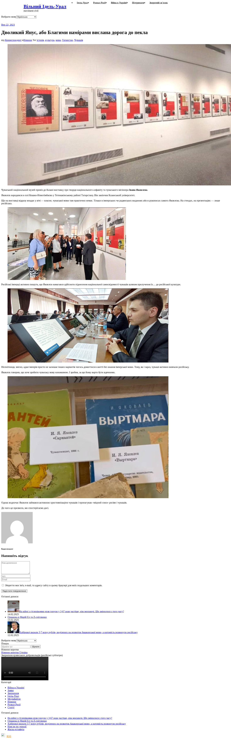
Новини (27, 40)
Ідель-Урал (13, 696)
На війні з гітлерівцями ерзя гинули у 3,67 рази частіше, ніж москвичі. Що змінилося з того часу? (60, 718)
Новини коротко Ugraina (14, 652)
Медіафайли (14, 699)
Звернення (13, 693)
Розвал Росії (14, 704)
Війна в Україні (16, 687)
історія (40, 40)
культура (49, 40)
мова (58, 40)
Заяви (11, 690)
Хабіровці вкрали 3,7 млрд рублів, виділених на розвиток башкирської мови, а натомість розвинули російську (67, 723)
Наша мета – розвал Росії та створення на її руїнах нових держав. (62, 20)
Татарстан (67, 40)
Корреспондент (13, 40)
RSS (9, 736)
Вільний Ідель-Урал (45, 6)
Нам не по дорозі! (17, 726)
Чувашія (78, 40)
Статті (11, 707)
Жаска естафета (16, 729)
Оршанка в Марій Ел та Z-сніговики (27, 721)
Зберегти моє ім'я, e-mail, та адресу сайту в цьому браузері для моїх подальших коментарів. (53, 585)
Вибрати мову (8, 16)
